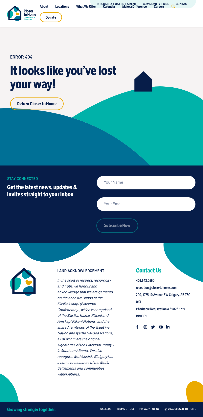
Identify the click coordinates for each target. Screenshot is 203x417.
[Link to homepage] (21, 13)
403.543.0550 (145, 280)
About (44, 6)
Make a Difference (134, 6)
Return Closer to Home (36, 103)
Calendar (109, 6)
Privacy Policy (149, 409)
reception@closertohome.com (156, 288)
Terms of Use (125, 409)
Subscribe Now (117, 225)
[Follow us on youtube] (161, 327)
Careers (159, 6)
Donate (51, 17)
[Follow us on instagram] (145, 327)
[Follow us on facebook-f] (138, 327)
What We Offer (86, 6)
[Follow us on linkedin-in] (168, 327)
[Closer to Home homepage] (23, 322)
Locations (62, 6)
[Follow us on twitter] (153, 327)
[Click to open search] (173, 6)
